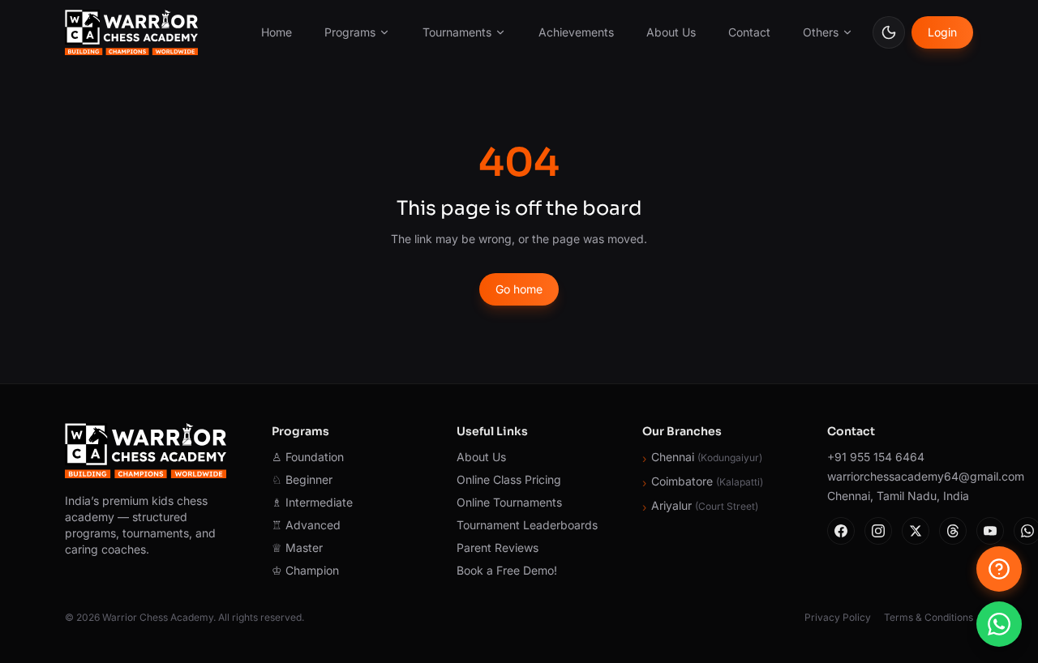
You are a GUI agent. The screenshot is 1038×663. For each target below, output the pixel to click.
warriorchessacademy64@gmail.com (900, 476)
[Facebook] (841, 531)
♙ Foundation (308, 457)
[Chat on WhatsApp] (999, 624)
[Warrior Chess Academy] (131, 32)
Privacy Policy (837, 617)
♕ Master (297, 547)
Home (276, 32)
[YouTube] (990, 531)
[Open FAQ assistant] (999, 569)
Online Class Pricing (509, 479)
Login (942, 32)
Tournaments (456, 32)
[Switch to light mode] (889, 32)
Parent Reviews (497, 547)
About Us (671, 32)
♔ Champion (305, 570)
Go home (519, 289)
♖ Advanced (306, 525)
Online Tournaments (509, 502)
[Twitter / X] (915, 531)
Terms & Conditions (928, 617)
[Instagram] (878, 531)
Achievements (576, 32)
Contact (749, 32)
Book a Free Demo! (507, 570)
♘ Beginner (302, 479)
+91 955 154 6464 (875, 457)
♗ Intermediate (312, 502)
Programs (349, 32)
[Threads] (953, 531)
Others (821, 32)
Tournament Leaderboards (527, 525)
